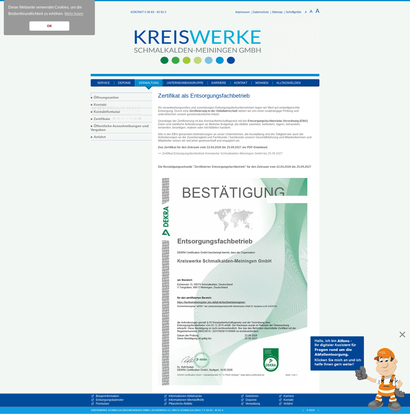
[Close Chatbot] (401, 334)
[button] (358, 373)
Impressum (242, 12)
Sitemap (277, 12)
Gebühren (252, 396)
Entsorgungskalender (110, 400)
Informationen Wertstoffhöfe (186, 400)
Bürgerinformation (107, 396)
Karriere (289, 396)
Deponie (251, 400)
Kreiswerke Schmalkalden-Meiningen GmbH (107, 34)
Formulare (102, 403)
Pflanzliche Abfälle (180, 403)
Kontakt (288, 400)
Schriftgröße (293, 12)
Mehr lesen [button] (74, 14)
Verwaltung (253, 403)
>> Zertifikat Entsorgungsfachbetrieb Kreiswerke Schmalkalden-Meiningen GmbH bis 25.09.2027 (220, 153)
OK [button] (49, 26)
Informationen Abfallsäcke (185, 396)
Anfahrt (288, 403)
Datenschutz (261, 12)
